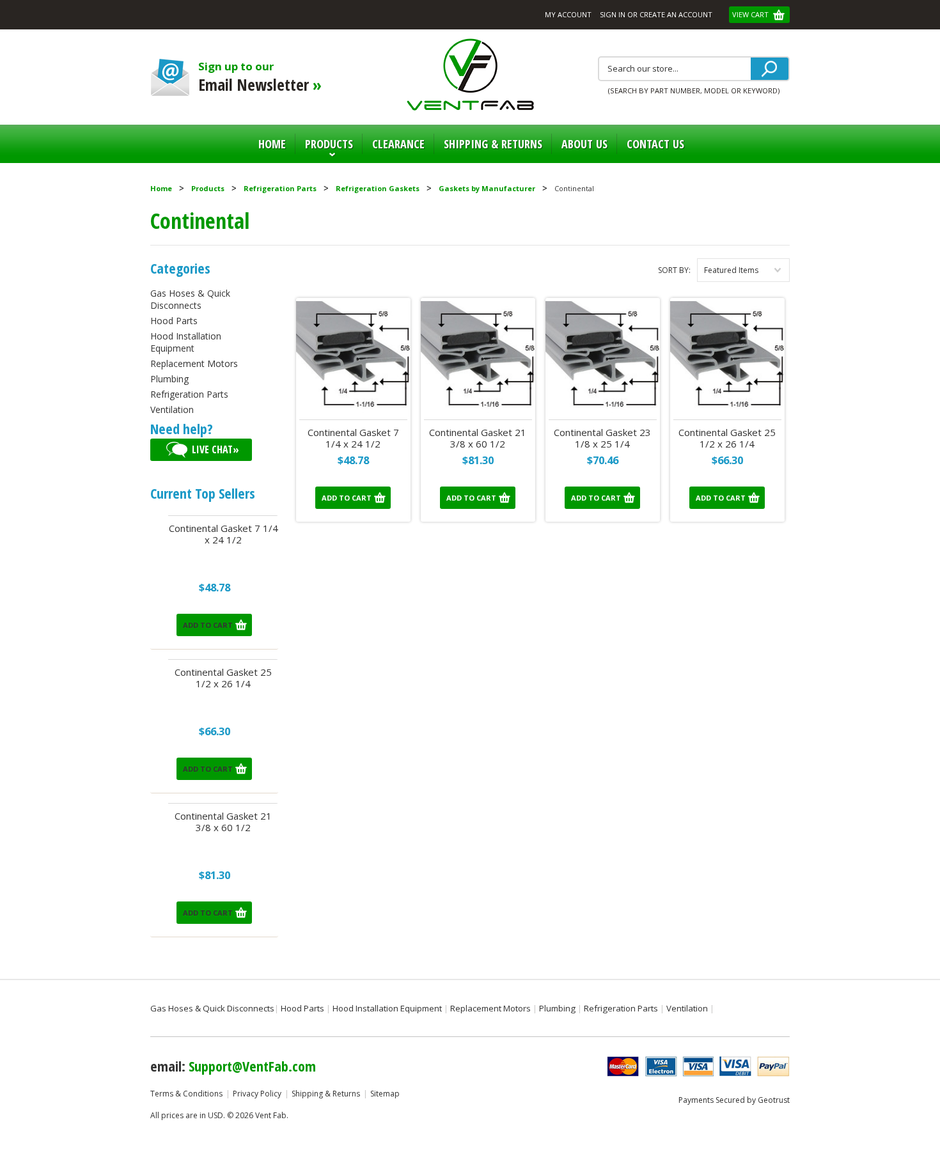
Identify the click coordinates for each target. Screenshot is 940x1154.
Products (324, 149)
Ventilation (172, 409)
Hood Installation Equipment (185, 342)
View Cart (751, 14)
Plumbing (169, 379)
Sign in (612, 14)
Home (272, 144)
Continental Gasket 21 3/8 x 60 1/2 (223, 822)
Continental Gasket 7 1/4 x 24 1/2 (223, 534)
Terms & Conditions (186, 1093)
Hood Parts (174, 321)
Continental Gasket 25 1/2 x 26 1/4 (223, 678)
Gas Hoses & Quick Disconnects (190, 299)
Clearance (398, 144)
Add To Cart (208, 625)
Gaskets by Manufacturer (487, 188)
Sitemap (385, 1093)
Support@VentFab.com (252, 1065)
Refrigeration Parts (280, 188)
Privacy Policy (257, 1093)
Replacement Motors (194, 363)
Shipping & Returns (326, 1093)
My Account (568, 14)
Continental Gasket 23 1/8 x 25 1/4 (602, 438)
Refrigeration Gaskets (377, 188)
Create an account (675, 14)
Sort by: (674, 270)
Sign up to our (260, 77)
